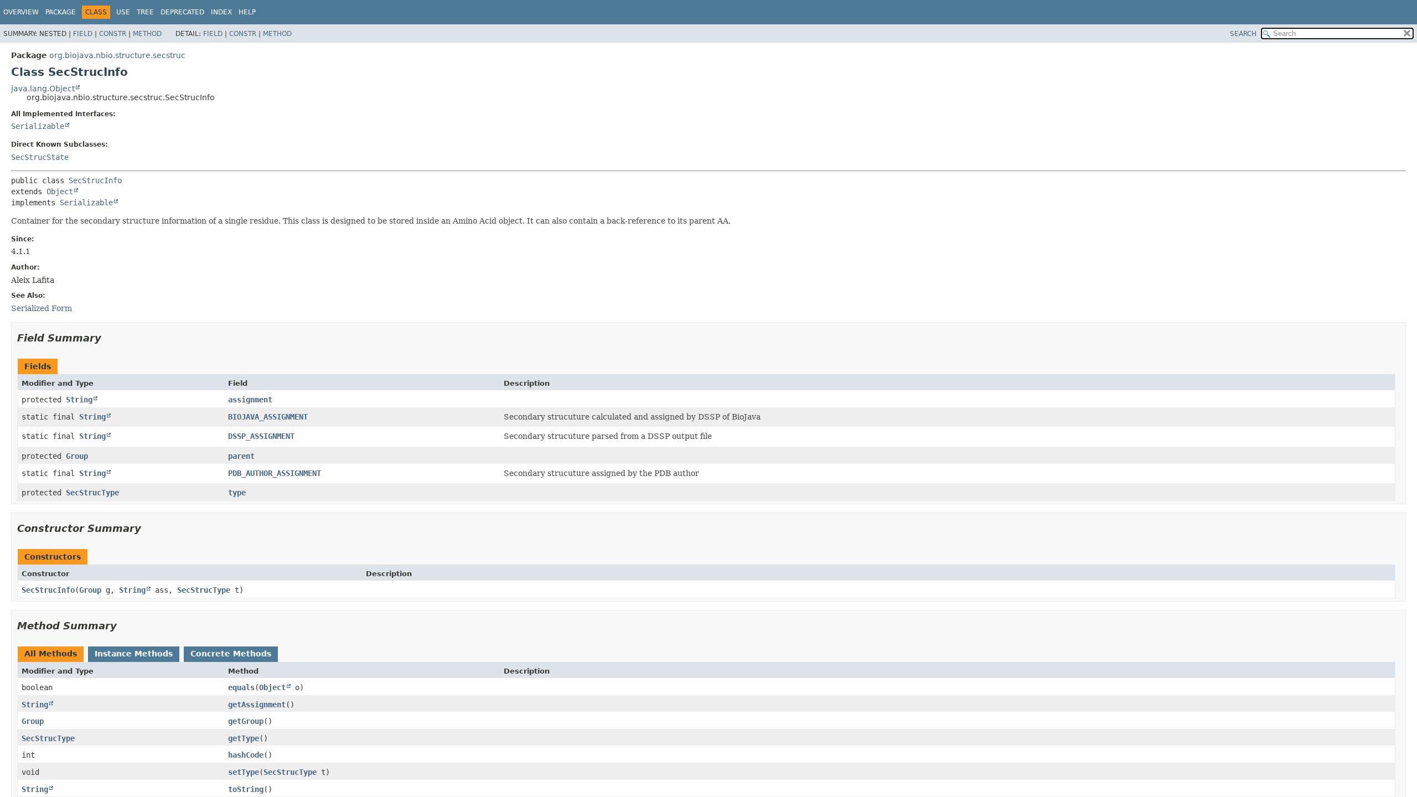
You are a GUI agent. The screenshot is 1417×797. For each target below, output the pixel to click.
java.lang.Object (43, 88)
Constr (112, 34)
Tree (145, 12)
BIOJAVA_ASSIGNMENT (268, 416)
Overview (21, 12)
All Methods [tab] (50, 653)
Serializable (37, 126)
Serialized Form (41, 308)
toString (245, 789)
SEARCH (1243, 34)
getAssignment (257, 704)
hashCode (245, 755)
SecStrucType (92, 492)
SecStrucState (40, 157)
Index (221, 12)
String (79, 399)
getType (243, 738)
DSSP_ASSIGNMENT (261, 436)
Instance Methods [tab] (134, 653)
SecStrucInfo (95, 180)
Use (123, 12)
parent (241, 456)
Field (82, 34)
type (237, 492)
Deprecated (182, 12)
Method (147, 34)
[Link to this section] (109, 338)
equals (241, 687)
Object (59, 191)
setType (243, 772)
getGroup (245, 721)
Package (60, 12)
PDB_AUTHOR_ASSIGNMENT (274, 473)
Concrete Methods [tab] (230, 653)
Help (247, 12)
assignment (250, 399)
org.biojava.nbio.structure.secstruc (117, 55)
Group (77, 456)
